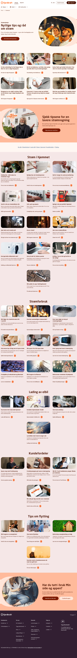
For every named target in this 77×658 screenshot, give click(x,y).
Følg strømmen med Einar (51, 130)
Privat (16, 2)
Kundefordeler (50, 147)
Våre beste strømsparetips (10, 38)
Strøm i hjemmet (41, 147)
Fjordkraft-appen (66, 598)
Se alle (19, 147)
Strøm (2, 10)
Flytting (57, 147)
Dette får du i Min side (50, 598)
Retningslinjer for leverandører (34, 647)
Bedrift (22, 2)
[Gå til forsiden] (6, 3)
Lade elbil (33, 147)
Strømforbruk (25, 147)
